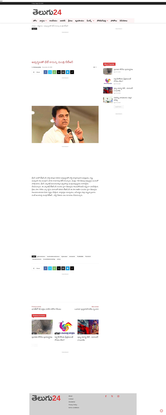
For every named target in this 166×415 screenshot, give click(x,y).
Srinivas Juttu (37, 67)
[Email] (59, 72)
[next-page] (36, 345)
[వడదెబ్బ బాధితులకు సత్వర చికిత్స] (107, 99)
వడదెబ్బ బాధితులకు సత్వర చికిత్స (123, 99)
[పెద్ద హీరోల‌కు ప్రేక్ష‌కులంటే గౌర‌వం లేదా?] (65, 327)
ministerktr (72, 256)
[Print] (63, 72)
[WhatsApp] (54, 72)
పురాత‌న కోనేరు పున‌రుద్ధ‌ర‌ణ (42, 337)
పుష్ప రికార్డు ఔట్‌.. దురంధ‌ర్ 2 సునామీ (88, 338)
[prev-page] (33, 345)
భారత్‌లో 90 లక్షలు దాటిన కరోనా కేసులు (46, 309)
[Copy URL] (72, 72)
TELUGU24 (87, 256)
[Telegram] (68, 72)
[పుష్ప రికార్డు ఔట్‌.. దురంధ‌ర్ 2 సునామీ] (88, 327)
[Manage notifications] (161, 410)
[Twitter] (50, 72)
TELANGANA (80, 256)
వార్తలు (34, 25)
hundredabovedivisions (53, 256)
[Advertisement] (98, 12)
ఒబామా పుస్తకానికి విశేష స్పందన (87, 309)
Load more (118, 107)
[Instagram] (118, 396)
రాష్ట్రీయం (40, 25)
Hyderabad (64, 256)
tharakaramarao (36, 259)
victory (59, 259)
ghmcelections (41, 256)
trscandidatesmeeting (49, 259)
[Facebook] (45, 72)
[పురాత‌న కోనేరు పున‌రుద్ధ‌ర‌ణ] (42, 327)
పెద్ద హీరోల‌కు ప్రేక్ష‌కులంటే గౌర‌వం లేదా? (64, 338)
